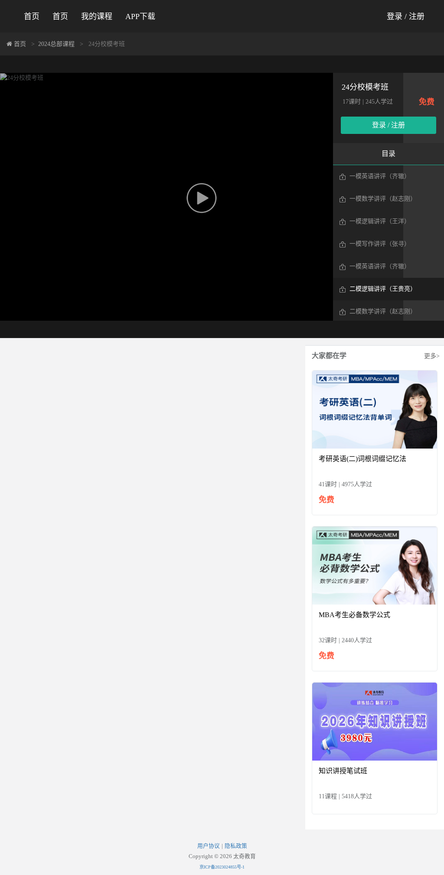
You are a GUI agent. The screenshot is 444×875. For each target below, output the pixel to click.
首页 (31, 16)
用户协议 (208, 846)
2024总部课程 (56, 44)
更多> (432, 356)
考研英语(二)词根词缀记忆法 (362, 458)
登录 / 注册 (405, 16)
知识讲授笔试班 (343, 770)
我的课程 (96, 16)
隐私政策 (236, 846)
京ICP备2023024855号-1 (222, 867)
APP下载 (140, 16)
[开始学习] (374, 409)
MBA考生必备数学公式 (354, 614)
